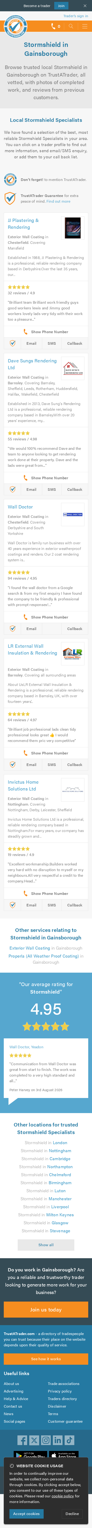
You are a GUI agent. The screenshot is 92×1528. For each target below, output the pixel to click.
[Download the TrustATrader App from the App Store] (64, 1456)
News (8, 1413)
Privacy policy (60, 1391)
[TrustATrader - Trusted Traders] (15, 23)
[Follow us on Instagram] (46, 1440)
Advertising (13, 1391)
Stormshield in (46, 1142)
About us (11, 1383)
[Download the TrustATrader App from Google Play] (30, 1456)
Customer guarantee (65, 1421)
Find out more (58, 201)
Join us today (46, 1309)
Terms (53, 1413)
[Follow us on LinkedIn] (58, 1440)
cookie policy (63, 1496)
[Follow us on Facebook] (22, 1440)
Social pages (14, 1421)
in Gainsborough (45, 948)
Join (59, 5)
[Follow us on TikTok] (70, 1440)
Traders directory (62, 1398)
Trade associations (64, 1383)
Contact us (13, 1406)
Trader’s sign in (75, 15)
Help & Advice (16, 1398)
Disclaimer (57, 1406)
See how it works (46, 1358)
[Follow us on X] (34, 1440)
